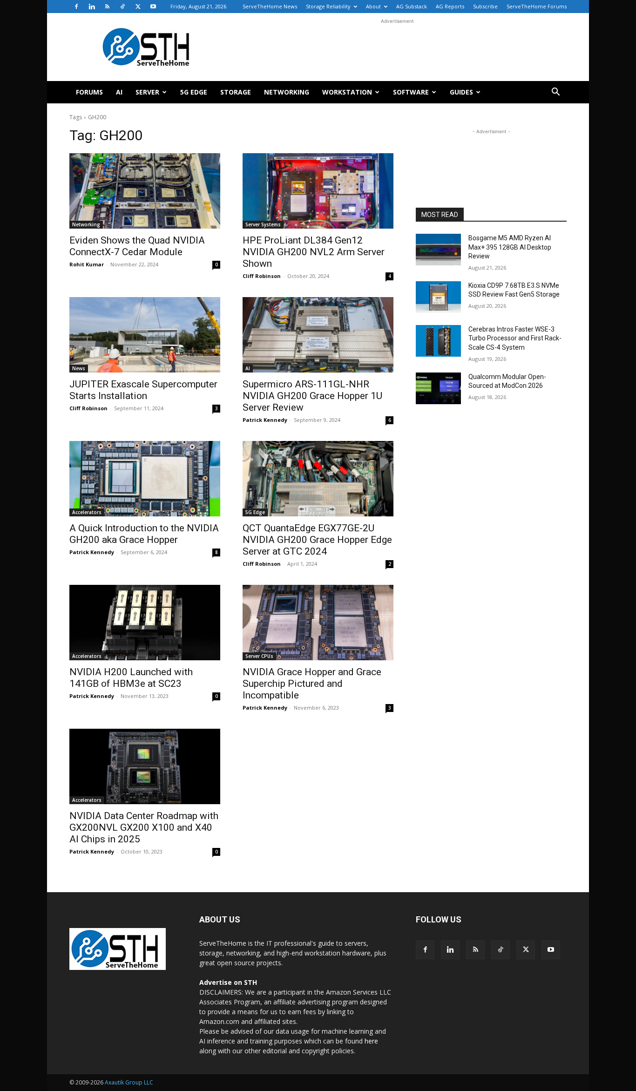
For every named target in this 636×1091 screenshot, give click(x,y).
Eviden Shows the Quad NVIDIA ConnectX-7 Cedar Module (137, 246)
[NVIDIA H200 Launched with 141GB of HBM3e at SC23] (144, 622)
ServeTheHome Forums (537, 6)
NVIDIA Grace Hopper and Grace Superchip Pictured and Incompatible (312, 683)
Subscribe (485, 6)
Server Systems (263, 224)
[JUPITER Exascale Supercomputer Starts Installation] (144, 335)
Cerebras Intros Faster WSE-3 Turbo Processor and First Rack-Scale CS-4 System (515, 338)
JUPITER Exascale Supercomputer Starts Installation (143, 390)
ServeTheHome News (270, 6)
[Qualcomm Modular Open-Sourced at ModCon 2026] (438, 388)
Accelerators (86, 512)
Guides (461, 92)
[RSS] (107, 6)
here (371, 1041)
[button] (555, 92)
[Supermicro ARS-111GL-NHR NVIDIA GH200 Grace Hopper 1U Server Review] (318, 335)
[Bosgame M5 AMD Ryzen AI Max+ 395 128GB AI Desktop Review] (438, 249)
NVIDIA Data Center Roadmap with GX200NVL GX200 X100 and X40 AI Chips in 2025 (143, 827)
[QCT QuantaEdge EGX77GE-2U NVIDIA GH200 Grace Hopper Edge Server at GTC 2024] (318, 478)
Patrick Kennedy (265, 419)
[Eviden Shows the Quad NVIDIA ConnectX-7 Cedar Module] (144, 191)
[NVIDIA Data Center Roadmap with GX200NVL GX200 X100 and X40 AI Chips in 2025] (144, 766)
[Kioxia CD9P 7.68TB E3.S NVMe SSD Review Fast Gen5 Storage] (438, 297)
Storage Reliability (328, 6)
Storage (235, 92)
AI (119, 92)
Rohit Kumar (86, 264)
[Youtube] (153, 6)
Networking (286, 92)
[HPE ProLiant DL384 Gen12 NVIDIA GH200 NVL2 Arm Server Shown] (318, 191)
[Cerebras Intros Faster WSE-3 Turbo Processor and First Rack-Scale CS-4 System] (438, 341)
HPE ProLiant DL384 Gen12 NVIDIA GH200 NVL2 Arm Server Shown (314, 252)
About (373, 6)
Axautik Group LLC (129, 1082)
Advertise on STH (228, 982)
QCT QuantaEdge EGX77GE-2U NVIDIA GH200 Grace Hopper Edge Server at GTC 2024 (317, 539)
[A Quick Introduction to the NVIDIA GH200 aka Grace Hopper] (144, 478)
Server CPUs (259, 656)
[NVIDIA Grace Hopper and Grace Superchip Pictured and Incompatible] (318, 622)
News (78, 368)
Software (411, 92)
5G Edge (193, 92)
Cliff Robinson (262, 275)
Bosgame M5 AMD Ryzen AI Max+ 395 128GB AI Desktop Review (509, 247)
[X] (138, 6)
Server (147, 92)
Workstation (347, 92)
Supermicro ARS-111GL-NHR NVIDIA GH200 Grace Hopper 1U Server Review (312, 396)
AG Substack (411, 6)
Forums (89, 92)
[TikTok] (122, 6)
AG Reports (450, 6)
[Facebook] (76, 6)
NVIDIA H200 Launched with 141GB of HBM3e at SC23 (131, 677)
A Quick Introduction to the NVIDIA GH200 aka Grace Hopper (144, 533)
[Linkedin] (92, 6)
